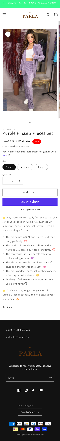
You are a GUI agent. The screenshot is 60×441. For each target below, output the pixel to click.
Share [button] (9, 307)
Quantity (6, 174)
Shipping (5, 146)
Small (9, 167)
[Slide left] (23, 122)
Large (41, 167)
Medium (25, 167)
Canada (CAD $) (28, 412)
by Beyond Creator (37, 435)
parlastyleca (26, 435)
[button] (4, 14)
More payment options (30, 209)
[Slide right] (37, 122)
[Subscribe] (50, 377)
